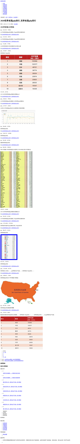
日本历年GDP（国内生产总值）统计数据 (12, 400)
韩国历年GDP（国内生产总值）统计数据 (12, 395)
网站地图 (5, 434)
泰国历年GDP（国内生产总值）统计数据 (12, 404)
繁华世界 (5, 13)
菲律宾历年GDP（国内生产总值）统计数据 (12, 391)
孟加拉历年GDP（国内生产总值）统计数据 (12, 386)
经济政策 (5, 11)
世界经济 (5, 4)
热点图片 (16, 17)
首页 (4, 3)
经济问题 (5, 10)
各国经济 (5, 6)
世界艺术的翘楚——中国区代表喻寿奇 (11, 377)
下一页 (4, 357)
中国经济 (5, 7)
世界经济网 (3, 1)
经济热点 (11, 17)
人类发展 (5, 12)
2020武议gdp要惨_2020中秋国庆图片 (12, 359)
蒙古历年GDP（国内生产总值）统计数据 (12, 382)
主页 (7, 17)
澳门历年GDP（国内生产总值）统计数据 (12, 408)
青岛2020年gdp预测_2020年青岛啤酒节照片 (14, 360)
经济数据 (5, 8)
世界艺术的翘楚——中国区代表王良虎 (11, 373)
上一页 (4, 352)
